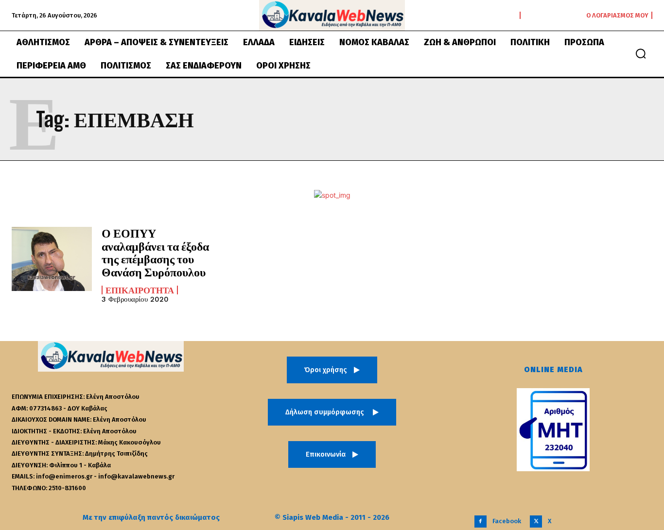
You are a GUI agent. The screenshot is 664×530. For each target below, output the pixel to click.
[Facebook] (480, 521)
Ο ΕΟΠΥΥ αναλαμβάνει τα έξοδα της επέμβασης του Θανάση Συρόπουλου (155, 252)
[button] (640, 53)
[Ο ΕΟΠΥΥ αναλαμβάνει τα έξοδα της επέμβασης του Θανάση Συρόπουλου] (52, 259)
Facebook (506, 521)
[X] (536, 521)
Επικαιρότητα (139, 290)
